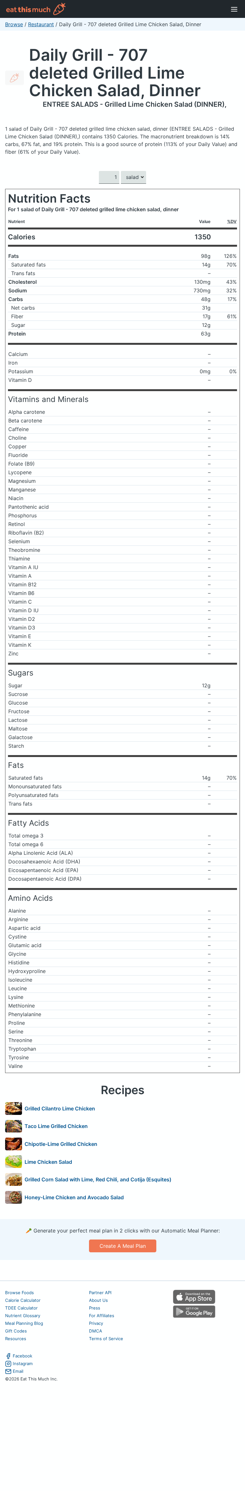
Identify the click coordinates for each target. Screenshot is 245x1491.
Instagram (23, 1363)
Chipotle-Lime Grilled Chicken (61, 1144)
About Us (98, 1300)
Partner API (100, 1292)
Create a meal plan (123, 1246)
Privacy (96, 1323)
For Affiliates (101, 1315)
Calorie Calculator (23, 1300)
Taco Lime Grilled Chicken (56, 1126)
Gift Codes (16, 1330)
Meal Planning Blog (24, 1323)
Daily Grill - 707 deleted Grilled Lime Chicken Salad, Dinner (115, 72)
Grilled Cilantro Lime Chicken (60, 1108)
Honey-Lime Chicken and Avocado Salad (74, 1197)
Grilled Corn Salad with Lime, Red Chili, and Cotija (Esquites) (98, 1179)
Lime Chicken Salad (48, 1162)
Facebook (22, 1355)
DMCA (95, 1330)
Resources (15, 1338)
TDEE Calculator (21, 1307)
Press (94, 1307)
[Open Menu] (234, 8)
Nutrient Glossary (22, 1315)
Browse (14, 24)
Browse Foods (19, 1292)
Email (18, 1371)
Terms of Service (106, 1338)
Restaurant (41, 24)
